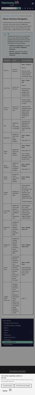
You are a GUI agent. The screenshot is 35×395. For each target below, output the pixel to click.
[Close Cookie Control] (10, 390)
